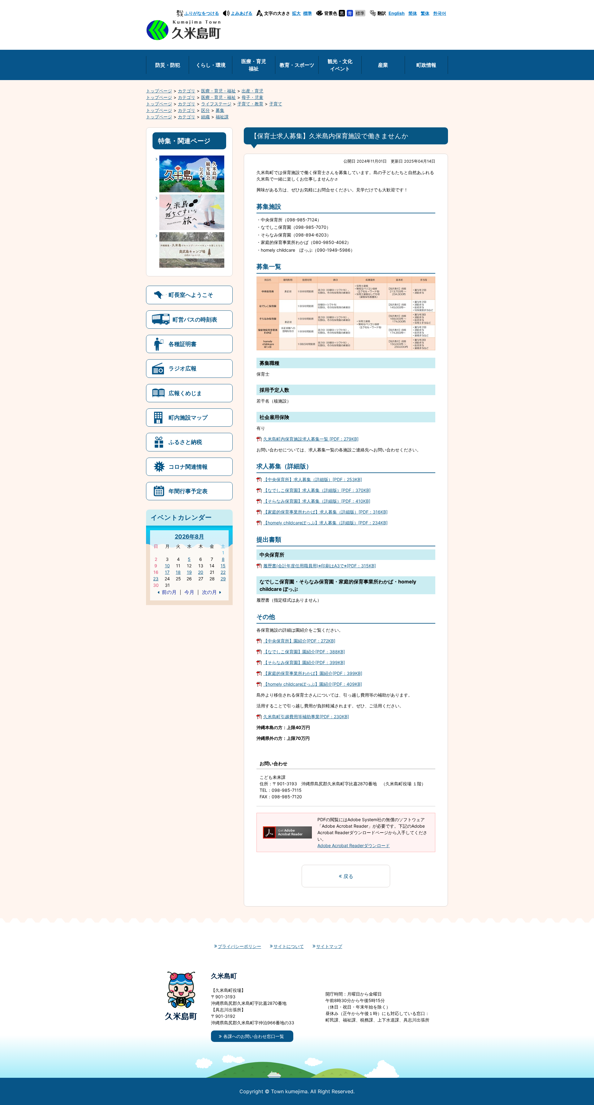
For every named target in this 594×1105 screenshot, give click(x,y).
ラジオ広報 (182, 368)
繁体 (425, 13)
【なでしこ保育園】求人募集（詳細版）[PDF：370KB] (317, 490)
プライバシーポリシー (239, 946)
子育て (275, 103)
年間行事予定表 (188, 491)
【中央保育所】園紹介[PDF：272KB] (299, 640)
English (397, 13)
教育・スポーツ (297, 65)
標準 (307, 13)
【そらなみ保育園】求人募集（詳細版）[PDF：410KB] (316, 501)
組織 (205, 116)
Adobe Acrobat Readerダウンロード (353, 845)
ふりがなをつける (201, 13)
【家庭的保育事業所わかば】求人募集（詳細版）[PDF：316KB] (325, 511)
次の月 (209, 592)
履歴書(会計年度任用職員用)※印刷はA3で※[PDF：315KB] (319, 565)
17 (167, 572)
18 (178, 572)
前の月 (169, 592)
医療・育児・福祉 (218, 90)
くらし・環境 (211, 65)
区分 (205, 110)
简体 (412, 13)
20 (200, 572)
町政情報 (426, 65)
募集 (220, 110)
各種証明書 (182, 343)
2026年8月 (189, 536)
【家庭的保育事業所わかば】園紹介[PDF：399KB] (312, 673)
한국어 (439, 13)
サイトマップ (329, 946)
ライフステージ (216, 103)
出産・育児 (252, 90)
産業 (383, 65)
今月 (189, 592)
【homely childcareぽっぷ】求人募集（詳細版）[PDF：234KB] (325, 522)
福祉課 (222, 116)
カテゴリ (186, 90)
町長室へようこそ (191, 294)
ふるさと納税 (185, 441)
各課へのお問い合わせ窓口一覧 (253, 1036)
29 (223, 578)
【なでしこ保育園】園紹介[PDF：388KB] (304, 651)
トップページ (159, 90)
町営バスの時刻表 (195, 319)
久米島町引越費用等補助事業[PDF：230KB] (306, 716)
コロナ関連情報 (188, 466)
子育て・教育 (250, 103)
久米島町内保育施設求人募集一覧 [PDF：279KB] (311, 439)
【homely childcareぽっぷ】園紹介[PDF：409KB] (312, 684)
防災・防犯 (167, 65)
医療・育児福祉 (253, 65)
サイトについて (288, 946)
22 (223, 572)
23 (155, 578)
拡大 (296, 13)
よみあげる (241, 13)
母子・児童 (252, 97)
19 (189, 572)
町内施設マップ (188, 417)
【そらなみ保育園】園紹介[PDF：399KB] (304, 662)
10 (167, 565)
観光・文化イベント (340, 65)
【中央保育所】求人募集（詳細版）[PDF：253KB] (312, 479)
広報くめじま (185, 393)
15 (223, 565)
